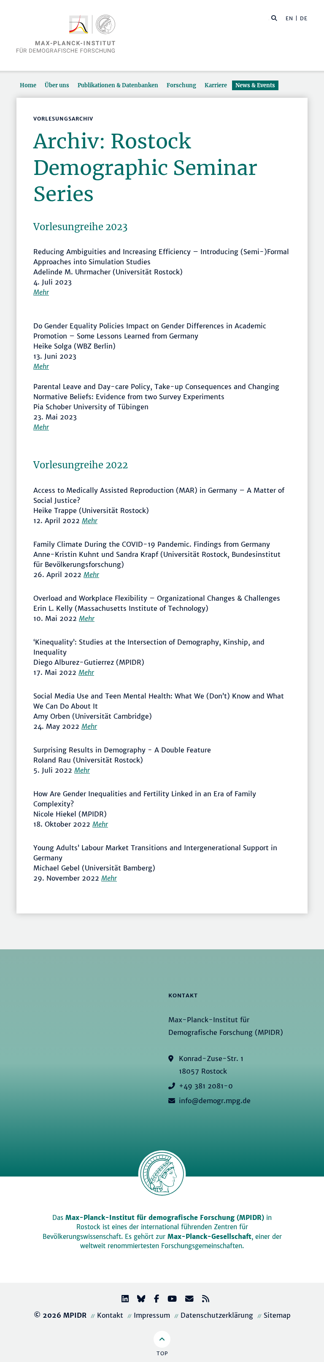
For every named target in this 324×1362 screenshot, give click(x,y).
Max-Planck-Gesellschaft (209, 1237)
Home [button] (28, 85)
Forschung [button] (181, 85)
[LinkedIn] (122, 1299)
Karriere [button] (216, 85)
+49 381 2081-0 (206, 1086)
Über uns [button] (57, 85)
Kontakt (110, 1315)
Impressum (152, 1315)
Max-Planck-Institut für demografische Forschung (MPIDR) (164, 1218)
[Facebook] (153, 1299)
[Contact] (186, 1299)
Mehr (41, 292)
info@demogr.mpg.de (215, 1100)
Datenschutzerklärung (217, 1315)
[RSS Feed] (202, 1299)
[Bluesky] (138, 1299)
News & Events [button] (255, 85)
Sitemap (277, 1315)
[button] (274, 17)
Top (162, 1353)
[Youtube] (169, 1299)
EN (289, 18)
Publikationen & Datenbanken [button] (118, 85)
